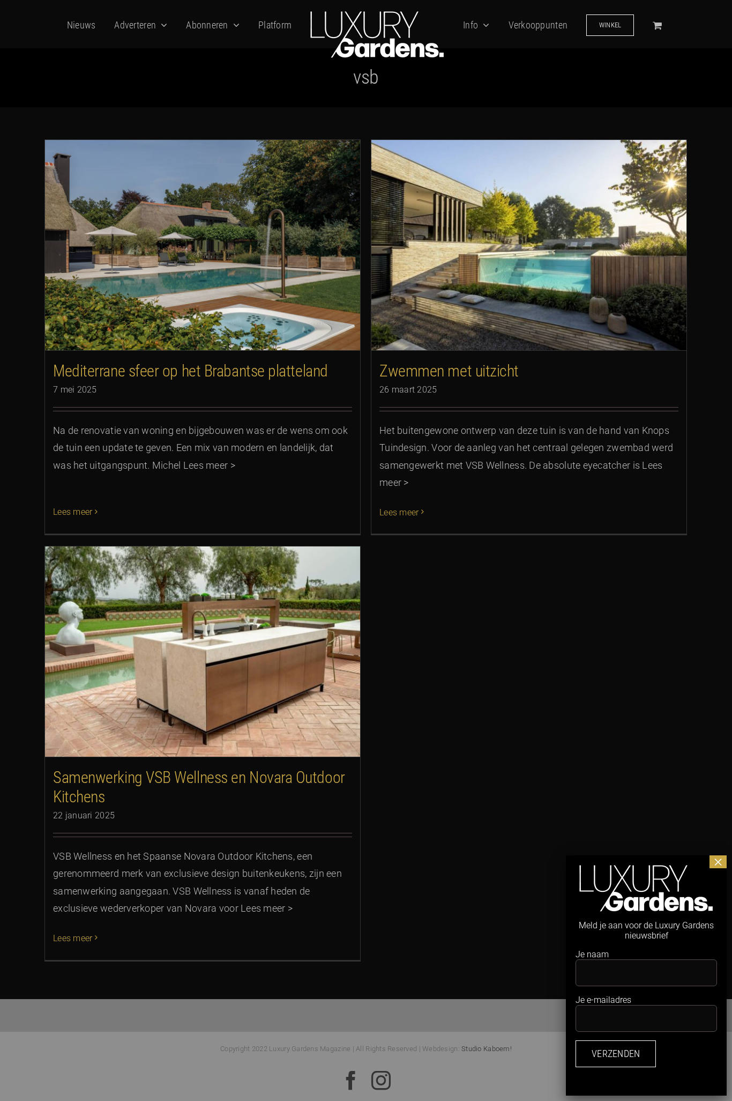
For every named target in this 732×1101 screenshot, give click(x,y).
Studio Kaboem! (486, 1049)
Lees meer (72, 512)
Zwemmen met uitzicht (449, 370)
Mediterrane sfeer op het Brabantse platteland (190, 370)
